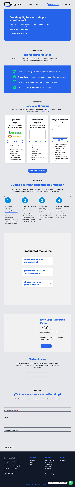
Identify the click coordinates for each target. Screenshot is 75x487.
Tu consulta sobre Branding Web (11, 430)
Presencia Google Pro (53, 4)
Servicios (32, 460)
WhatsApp (6, 417)
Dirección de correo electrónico (11, 410)
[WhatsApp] (69, 4)
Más (37, 4)
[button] (71, 483)
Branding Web (49, 464)
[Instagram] (66, 4)
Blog (31, 464)
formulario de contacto (11, 212)
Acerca (32, 462)
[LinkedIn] (62, 4)
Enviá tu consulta (9, 447)
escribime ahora (44, 111)
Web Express (48, 462)
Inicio (30, 4)
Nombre (6, 403)
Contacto (63, 460)
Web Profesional (49, 460)
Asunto (5, 423)
